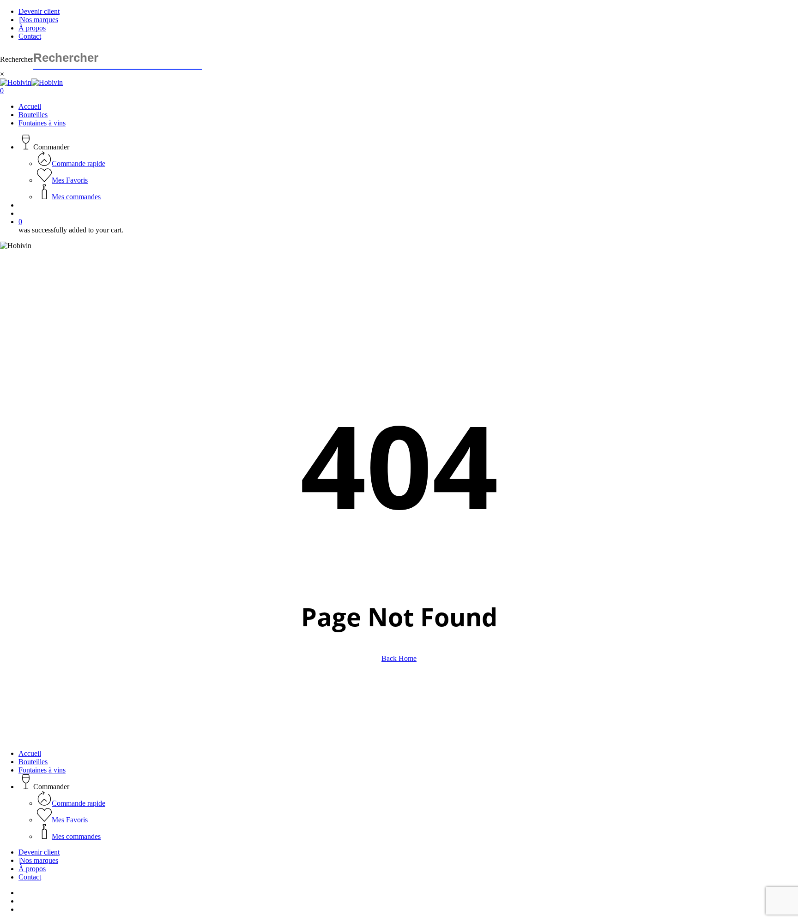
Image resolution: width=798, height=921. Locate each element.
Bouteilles (33, 762)
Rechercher (16, 59)
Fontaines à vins (42, 770)
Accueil (29, 753)
